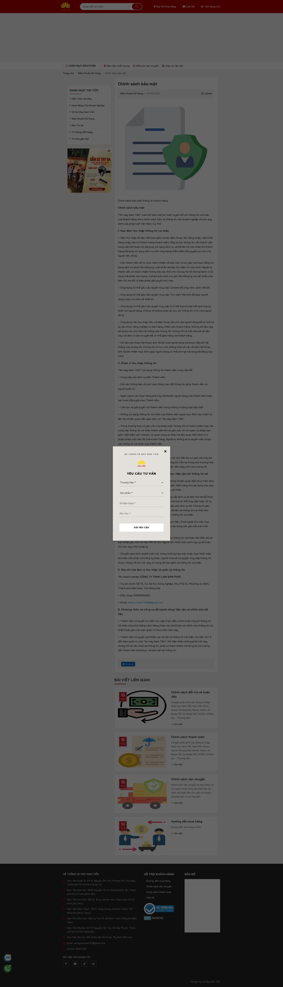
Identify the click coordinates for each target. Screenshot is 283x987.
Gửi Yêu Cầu (141, 527)
